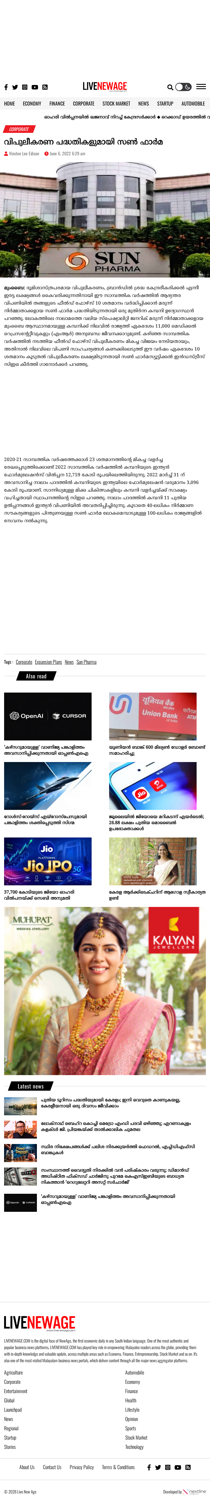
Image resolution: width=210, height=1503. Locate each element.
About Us (27, 1467)
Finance (131, 1391)
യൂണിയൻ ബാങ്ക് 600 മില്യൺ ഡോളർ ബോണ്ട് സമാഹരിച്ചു (157, 750)
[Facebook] (149, 1467)
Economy (132, 1381)
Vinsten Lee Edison (24, 153)
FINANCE (57, 103)
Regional (11, 1428)
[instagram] (167, 1467)
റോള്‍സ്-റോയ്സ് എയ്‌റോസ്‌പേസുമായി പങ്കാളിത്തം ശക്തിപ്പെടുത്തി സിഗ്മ (45, 820)
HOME (9, 103)
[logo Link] (105, 88)
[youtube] (177, 1467)
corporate (24, 661)
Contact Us (52, 1467)
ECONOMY (32, 103)
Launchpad (13, 1409)
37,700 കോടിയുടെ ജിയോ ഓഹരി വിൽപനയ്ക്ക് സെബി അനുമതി (39, 895)
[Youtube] (34, 86)
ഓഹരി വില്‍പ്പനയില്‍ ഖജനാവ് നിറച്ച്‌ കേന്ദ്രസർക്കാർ (77, 117)
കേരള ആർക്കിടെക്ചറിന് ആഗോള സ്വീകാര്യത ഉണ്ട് (157, 895)
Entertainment (15, 1391)
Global (9, 1400)
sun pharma (87, 661)
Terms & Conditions (118, 1467)
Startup (10, 1437)
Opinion (131, 1419)
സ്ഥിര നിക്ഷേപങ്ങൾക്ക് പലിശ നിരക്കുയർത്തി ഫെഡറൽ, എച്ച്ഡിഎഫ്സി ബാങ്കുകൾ (118, 1150)
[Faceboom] (6, 86)
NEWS (143, 103)
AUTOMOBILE (193, 103)
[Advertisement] (105, 38)
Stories (10, 1446)
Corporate (12, 1381)
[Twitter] (15, 86)
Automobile (134, 1372)
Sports (130, 1428)
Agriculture (13, 1372)
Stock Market (136, 1437)
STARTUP (165, 103)
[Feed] (188, 1467)
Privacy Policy (82, 1467)
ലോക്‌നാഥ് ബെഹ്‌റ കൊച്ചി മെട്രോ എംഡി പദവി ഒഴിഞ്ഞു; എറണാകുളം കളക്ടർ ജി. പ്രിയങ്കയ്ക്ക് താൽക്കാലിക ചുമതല (116, 1127)
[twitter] (158, 1467)
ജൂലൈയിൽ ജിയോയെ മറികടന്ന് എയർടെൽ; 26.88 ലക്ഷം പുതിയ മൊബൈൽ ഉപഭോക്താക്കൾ (156, 823)
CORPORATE (83, 103)
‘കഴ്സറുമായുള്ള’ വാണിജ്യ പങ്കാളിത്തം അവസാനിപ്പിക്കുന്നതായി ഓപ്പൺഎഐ (46, 750)
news (69, 661)
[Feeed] (45, 86)
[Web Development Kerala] (194, 1492)
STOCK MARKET (116, 103)
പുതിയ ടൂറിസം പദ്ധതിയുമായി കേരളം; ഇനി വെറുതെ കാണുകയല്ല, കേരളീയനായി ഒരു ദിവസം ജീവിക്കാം (110, 1103)
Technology (134, 1446)
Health (130, 1400)
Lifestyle (132, 1409)
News (8, 1419)
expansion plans (48, 661)
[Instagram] (24, 86)
